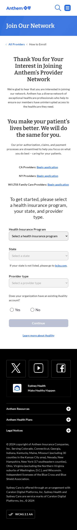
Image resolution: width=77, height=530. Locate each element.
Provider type (19, 276)
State (12, 249)
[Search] (50, 8)
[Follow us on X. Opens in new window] (16, 368)
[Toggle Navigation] (67, 8)
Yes (17, 310)
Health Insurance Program (27, 229)
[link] (18, 8)
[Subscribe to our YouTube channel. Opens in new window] (38, 368)
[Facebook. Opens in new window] (61, 368)
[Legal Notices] (68, 430)
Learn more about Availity (38, 335)
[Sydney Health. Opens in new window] (17, 388)
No (38, 310)
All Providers (16, 44)
